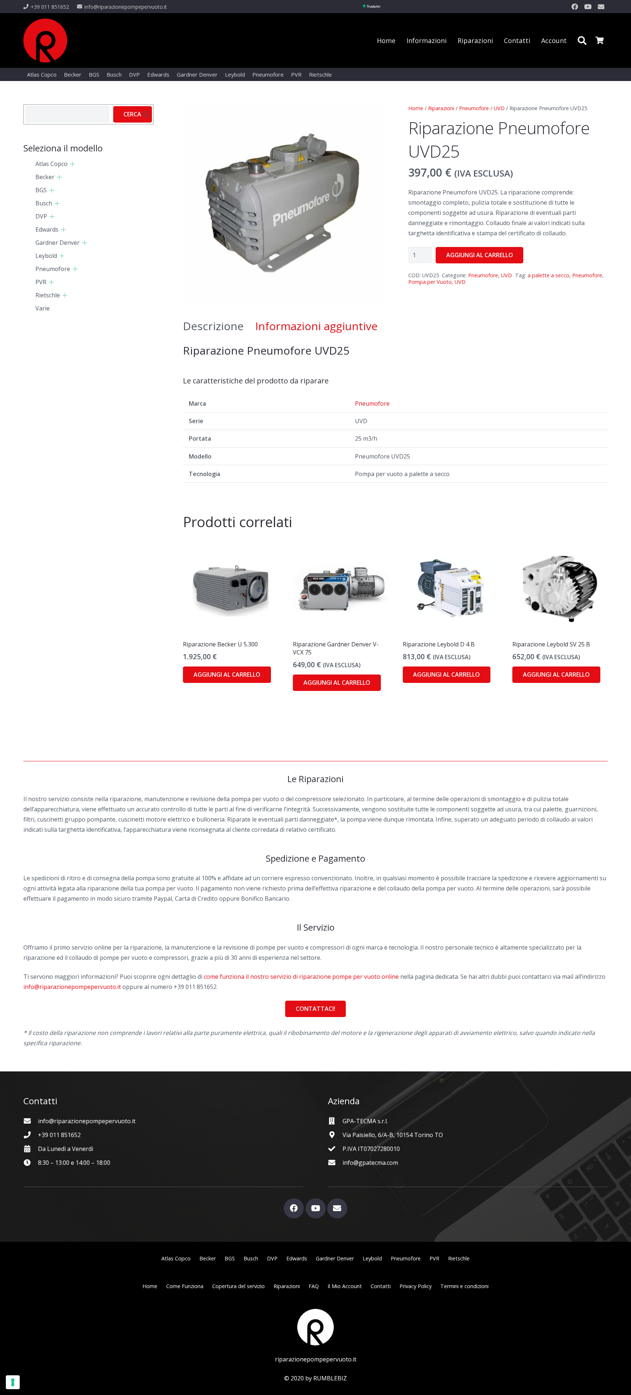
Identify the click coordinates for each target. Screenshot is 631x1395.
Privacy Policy (415, 1286)
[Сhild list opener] (72, 164)
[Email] (601, 6)
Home (415, 108)
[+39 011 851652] (30, 1134)
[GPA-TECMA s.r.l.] (335, 1120)
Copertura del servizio (238, 1286)
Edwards (46, 229)
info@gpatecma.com (370, 1163)
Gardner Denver (57, 243)
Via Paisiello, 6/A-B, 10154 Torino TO (393, 1135)
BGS (41, 190)
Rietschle (47, 295)
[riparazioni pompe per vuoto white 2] (315, 1327)
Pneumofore (474, 108)
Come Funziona (184, 1286)
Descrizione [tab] (213, 325)
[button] (582, 40)
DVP (41, 216)
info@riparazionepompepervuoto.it (72, 987)
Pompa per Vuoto (430, 281)
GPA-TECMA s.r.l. (365, 1121)
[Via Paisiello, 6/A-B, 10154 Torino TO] (335, 1134)
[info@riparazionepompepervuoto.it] (30, 1120)
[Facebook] (574, 6)
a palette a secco (548, 275)
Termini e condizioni (464, 1286)
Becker (44, 177)
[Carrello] (600, 40)
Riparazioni (441, 108)
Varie (42, 308)
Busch (43, 203)
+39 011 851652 (59, 1135)
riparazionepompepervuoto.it (315, 1359)
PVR (40, 282)
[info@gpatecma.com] (335, 1162)
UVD (499, 108)
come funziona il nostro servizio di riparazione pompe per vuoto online (301, 977)
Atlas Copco (51, 164)
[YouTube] (587, 6)
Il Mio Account (345, 1286)
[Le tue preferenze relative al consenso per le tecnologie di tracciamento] (13, 1382)
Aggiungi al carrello (479, 255)
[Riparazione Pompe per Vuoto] (45, 40)
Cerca (132, 114)
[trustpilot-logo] (371, 6)
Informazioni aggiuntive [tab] (316, 325)
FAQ (314, 1286)
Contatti (381, 1286)
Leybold (46, 256)
